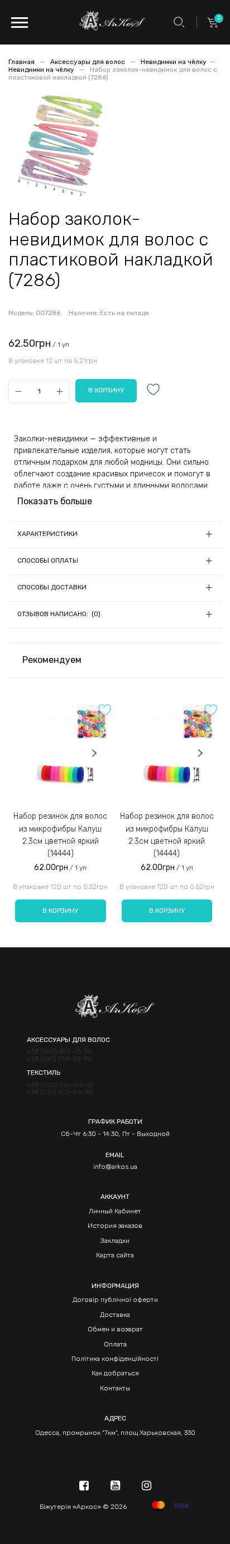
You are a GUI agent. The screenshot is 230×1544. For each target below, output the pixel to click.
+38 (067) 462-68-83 (60, 1092)
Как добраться (115, 1373)
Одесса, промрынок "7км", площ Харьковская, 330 (115, 1433)
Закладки (115, 1241)
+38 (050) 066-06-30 (60, 1085)
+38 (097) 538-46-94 (59, 1059)
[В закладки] (153, 390)
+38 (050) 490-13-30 (59, 1051)
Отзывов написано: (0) (58, 614)
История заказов (115, 1226)
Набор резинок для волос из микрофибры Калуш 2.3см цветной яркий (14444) (60, 835)
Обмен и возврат (115, 1329)
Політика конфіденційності (115, 1359)
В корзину (60, 910)
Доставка (115, 1315)
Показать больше (54, 501)
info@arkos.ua (115, 1167)
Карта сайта (115, 1255)
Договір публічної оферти (115, 1300)
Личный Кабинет (115, 1211)
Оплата (115, 1344)
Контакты (115, 1388)
